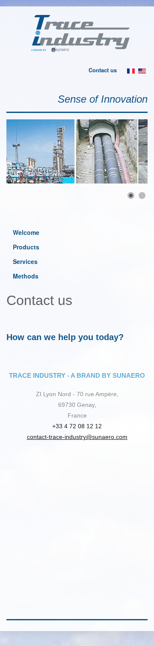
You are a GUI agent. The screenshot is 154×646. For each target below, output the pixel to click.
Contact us (103, 70)
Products (26, 247)
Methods (25, 276)
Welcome (26, 232)
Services (25, 261)
